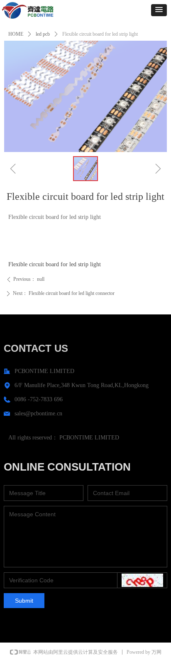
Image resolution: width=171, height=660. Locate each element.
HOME (15, 34)
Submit (24, 600)
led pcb (43, 34)
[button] (159, 10)
